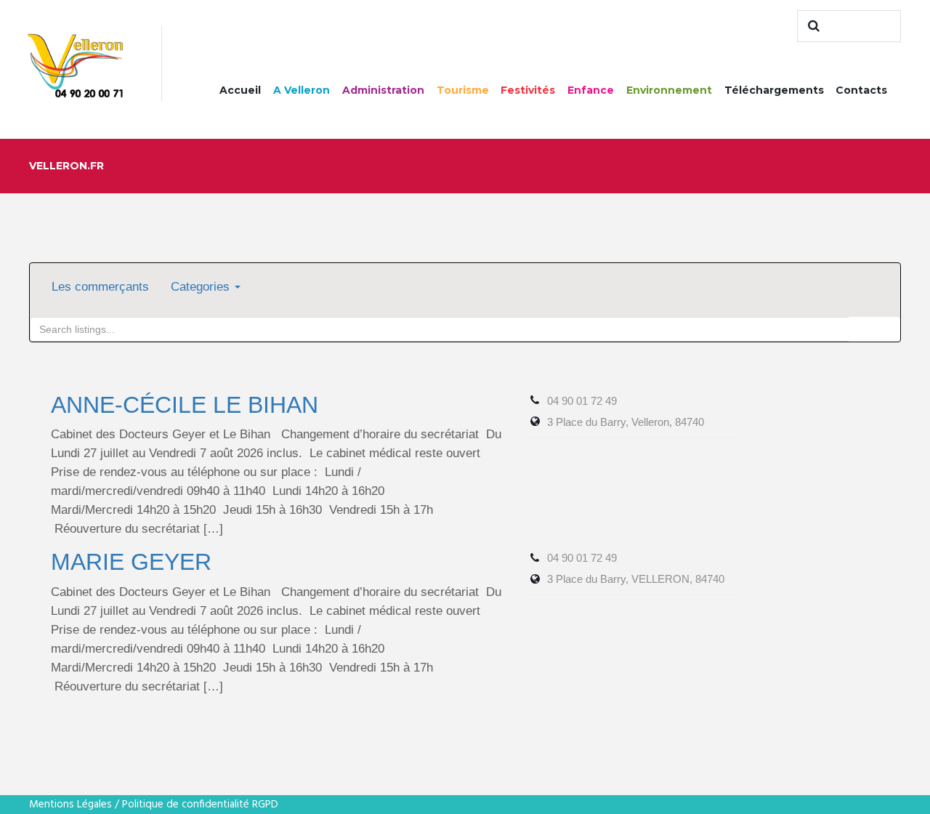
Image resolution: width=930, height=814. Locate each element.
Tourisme (463, 90)
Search (874, 329)
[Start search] (811, 26)
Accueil (240, 90)
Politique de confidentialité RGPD (200, 804)
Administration (383, 90)
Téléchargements (774, 90)
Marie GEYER (131, 562)
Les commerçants (100, 287)
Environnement (669, 90)
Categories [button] (202, 287)
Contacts (861, 90)
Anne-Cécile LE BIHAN (184, 405)
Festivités (528, 90)
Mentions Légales (70, 804)
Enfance (590, 90)
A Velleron (301, 90)
